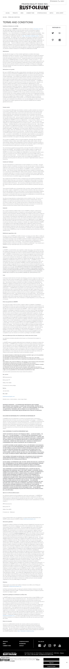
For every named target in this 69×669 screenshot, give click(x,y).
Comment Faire (7, 645)
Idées (22, 13)
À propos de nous (42, 13)
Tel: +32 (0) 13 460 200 (30, 654)
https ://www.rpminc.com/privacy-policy (30, 35)
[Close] (66, 662)
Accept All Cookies (51, 666)
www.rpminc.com (36, 28)
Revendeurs (54, 1)
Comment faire (30, 13)
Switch (15, 24)
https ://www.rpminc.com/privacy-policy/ (26, 631)
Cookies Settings (51, 659)
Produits (15, 13)
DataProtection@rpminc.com (9, 396)
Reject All (51, 662)
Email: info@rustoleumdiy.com (44, 654)
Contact (62, 1)
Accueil (8, 13)
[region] (34, 662)
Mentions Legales (11, 660)
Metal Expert (59, 13)
